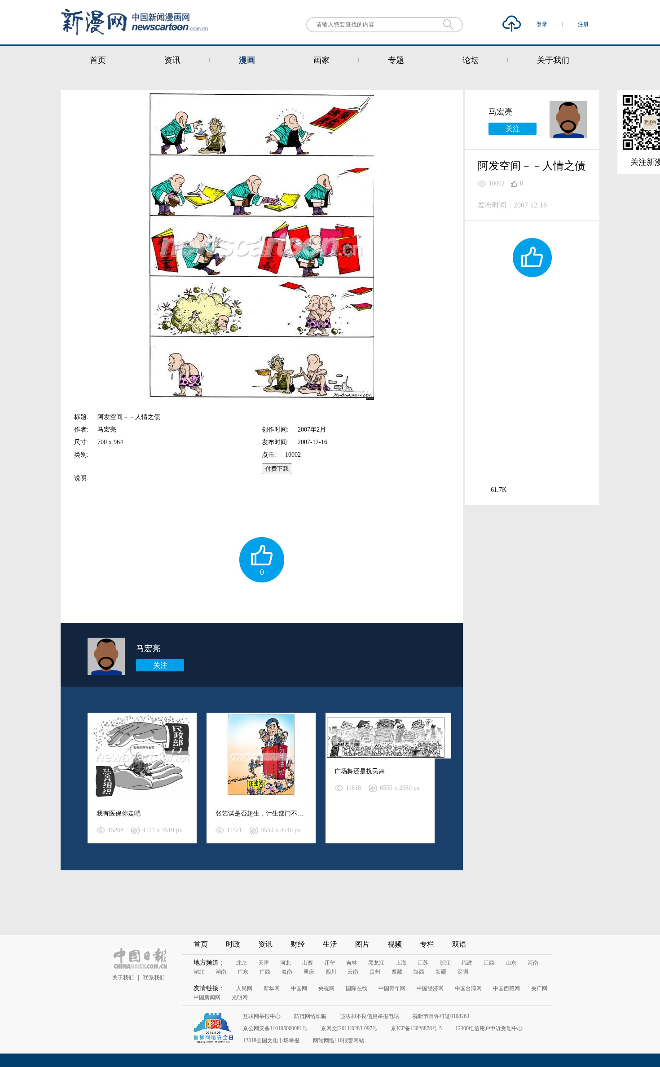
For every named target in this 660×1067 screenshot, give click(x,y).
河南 (533, 963)
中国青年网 (391, 988)
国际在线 (356, 988)
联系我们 (154, 977)
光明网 (240, 997)
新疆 (441, 972)
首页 (98, 60)
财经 (297, 944)
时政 (233, 944)
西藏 (397, 972)
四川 (331, 972)
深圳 (463, 972)
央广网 (539, 988)
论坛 (470, 60)
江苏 (423, 963)
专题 (396, 60)
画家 (321, 60)
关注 (160, 665)
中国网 (299, 988)
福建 (467, 963)
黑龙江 (376, 963)
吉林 (351, 963)
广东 (243, 972)
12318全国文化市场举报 (271, 1040)
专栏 (427, 944)
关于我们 (553, 60)
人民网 (244, 988)
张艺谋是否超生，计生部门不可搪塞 (266, 813)
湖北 (199, 972)
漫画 (247, 60)
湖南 (221, 972)
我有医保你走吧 (119, 813)
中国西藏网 (506, 988)
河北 (285, 963)
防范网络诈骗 (310, 1016)
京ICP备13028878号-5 (416, 1028)
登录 (543, 24)
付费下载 (277, 468)
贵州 (375, 972)
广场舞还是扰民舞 (359, 771)
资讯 (172, 60)
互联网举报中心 (262, 1016)
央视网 (326, 988)
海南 (287, 972)
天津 (263, 963)
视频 (394, 944)
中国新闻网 (207, 997)
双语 (459, 944)
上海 (401, 963)
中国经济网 (430, 988)
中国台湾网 (468, 988)
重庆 (309, 972)
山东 (511, 963)
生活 (330, 944)
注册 (583, 24)
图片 (362, 944)
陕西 (419, 972)
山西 (307, 963)
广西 (265, 972)
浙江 (445, 963)
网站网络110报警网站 (338, 1040)
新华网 (272, 988)
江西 (489, 963)
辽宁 (329, 963)
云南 (353, 972)
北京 (241, 963)
